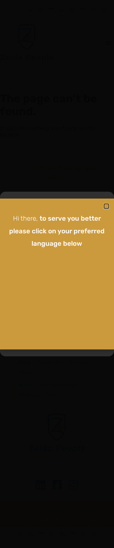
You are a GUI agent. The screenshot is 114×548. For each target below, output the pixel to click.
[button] (106, 206)
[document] (57, 274)
